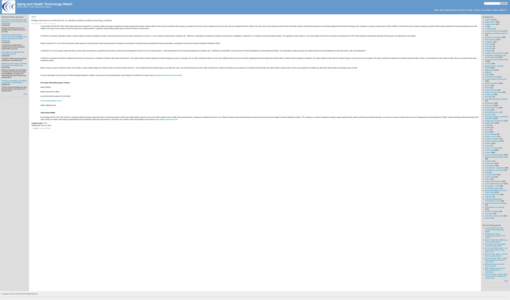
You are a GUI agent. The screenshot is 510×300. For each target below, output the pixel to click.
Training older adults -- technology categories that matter (495, 236)
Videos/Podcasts (451, 10)
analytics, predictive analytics (496, 33)
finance (488, 85)
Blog (441, 10)
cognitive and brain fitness (495, 53)
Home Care (489, 105)
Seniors (488, 152)
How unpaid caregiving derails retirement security (13, 53)
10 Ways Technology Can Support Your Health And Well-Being (14, 82)
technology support (492, 188)
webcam (488, 218)
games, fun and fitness (493, 92)
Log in (35, 128)
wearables (489, 214)
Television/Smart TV (492, 194)
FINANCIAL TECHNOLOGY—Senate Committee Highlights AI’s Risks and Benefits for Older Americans (14, 38)
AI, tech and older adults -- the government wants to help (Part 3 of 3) (496, 250)
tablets (487, 179)
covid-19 (488, 64)
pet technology (490, 134)
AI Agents (488, 29)
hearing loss (489, 103)
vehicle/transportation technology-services (493, 200)
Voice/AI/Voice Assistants (494, 207)
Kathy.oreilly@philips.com (51, 101)
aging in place (490, 22)
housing (488, 110)
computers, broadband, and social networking (495, 56)
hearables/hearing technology (496, 99)
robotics (488, 143)
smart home (489, 163)
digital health (490, 70)
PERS (45, 123)
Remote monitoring (492, 141)
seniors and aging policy (494, 155)
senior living (489, 150)
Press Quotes (487, 10)
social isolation (490, 175)
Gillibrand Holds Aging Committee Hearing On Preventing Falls (14, 64)
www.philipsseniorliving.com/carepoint (167, 75)
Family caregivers (492, 83)
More (506, 281)
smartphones (490, 166)
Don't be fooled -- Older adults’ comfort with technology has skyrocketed (496, 276)
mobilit (487, 125)
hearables (489, 97)
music (487, 130)
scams (487, 146)
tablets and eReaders (493, 181)
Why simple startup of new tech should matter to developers (495, 270)
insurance (489, 114)
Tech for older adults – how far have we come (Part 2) (496, 255)
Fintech (488, 88)
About (495, 10)
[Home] (8, 7)
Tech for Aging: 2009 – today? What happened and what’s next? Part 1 (496, 260)
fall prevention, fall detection (495, 79)
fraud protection (491, 90)
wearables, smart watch (494, 216)
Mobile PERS (490, 123)
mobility (488, 128)
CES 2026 (488, 49)
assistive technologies (493, 37)
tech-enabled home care (494, 184)
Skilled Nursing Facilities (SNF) (496, 157)
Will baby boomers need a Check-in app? (494, 265)
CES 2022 (488, 44)
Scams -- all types (492, 148)
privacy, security (491, 137)
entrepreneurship (491, 77)
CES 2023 (488, 46)
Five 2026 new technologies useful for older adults (495, 245)
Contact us (503, 10)
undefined (488, 197)
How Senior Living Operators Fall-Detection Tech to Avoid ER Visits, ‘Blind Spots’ (14, 21)
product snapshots (492, 139)
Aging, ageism (490, 24)
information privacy (492, 112)
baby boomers (490, 40)
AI (486, 26)
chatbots (488, 51)
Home (436, 10)
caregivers (489, 42)
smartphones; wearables (494, 170)
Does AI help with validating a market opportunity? (496, 241)
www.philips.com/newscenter (167, 119)
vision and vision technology (495, 203)
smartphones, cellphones (494, 168)
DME (487, 72)
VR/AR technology (492, 211)
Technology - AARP (492, 186)
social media (490, 177)
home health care (491, 108)
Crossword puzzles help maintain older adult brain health (494, 230)
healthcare (489, 94)
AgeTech (488, 20)
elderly (487, 75)
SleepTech (489, 161)
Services (477, 10)
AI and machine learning (494, 31)
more (25, 94)
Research (462, 10)
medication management (494, 121)
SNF (486, 172)
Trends (469, 10)
